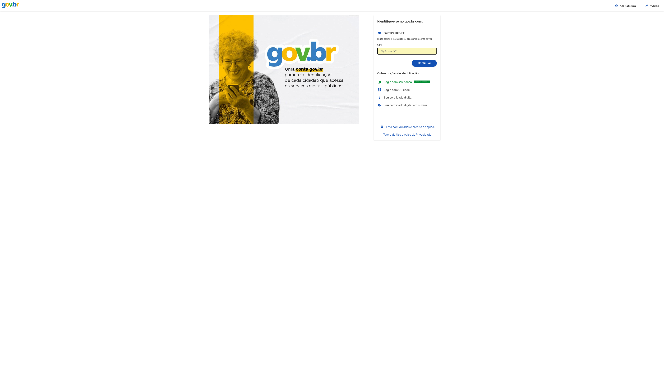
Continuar (424, 63)
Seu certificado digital (397, 97)
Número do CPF (394, 32)
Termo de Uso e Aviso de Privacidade (407, 134)
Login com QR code (396, 90)
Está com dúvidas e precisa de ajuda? (410, 127)
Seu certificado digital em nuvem (405, 105)
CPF (379, 45)
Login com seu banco (406, 82)
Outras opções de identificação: (398, 73)
